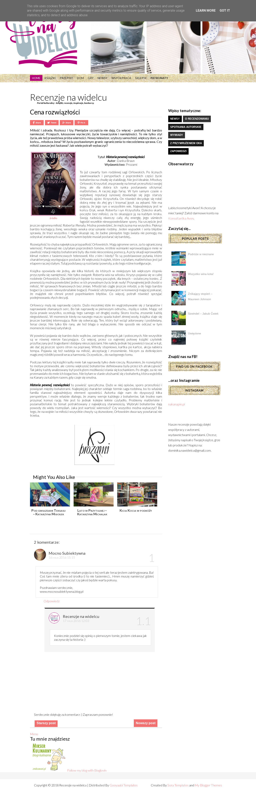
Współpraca (121, 78)
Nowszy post (145, 723)
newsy (175, 118)
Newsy (102, 78)
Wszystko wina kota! (201, 274)
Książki (50, 78)
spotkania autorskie (185, 126)
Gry (91, 78)
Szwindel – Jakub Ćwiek (203, 313)
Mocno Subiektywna (67, 553)
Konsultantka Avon (181, 218)
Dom (80, 78)
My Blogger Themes (208, 785)
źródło (53, 218)
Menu (34, 734)
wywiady (176, 134)
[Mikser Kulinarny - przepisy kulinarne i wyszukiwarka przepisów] (49, 770)
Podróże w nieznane (201, 254)
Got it (225, 10)
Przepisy (66, 78)
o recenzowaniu (197, 118)
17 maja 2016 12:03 (76, 621)
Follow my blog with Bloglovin (86, 770)
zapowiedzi (178, 151)
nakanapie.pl (176, 404)
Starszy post (46, 723)
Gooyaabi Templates (124, 785)
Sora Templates (178, 785)
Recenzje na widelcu (68, 97)
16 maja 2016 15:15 (62, 557)
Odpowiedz (52, 601)
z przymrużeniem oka (186, 143)
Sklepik (141, 78)
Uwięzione (194, 333)
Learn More (206, 10)
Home (36, 78)
